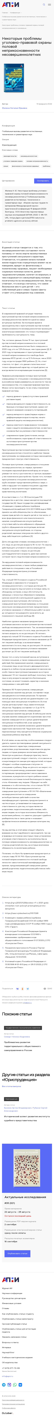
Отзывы (5, 1308)
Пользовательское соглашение (13, 1404)
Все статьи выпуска (11, 1086)
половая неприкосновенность (37, 161)
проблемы (46, 166)
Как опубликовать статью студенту (18, 1314)
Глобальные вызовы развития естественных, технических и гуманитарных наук (24, 18)
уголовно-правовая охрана (13, 161)
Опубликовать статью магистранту (17, 1319)
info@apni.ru (27, 1002)
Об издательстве (10, 1362)
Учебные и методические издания (17, 1357)
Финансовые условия (11, 1303)
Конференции (15, 12)
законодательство (10, 156)
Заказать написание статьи (14, 1337)
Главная (5, 12)
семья (6, 166)
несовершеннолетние (29, 156)
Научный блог (8, 1352)
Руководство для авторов (14, 1298)
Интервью (6, 1347)
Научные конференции (12, 1293)
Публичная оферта (8, 1408)
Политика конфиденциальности (13, 1400)
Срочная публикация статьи (14, 1324)
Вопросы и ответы (10, 1342)
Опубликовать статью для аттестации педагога (19, 1330)
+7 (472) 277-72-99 (11, 1368)
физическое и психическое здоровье (25, 166)
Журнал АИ (7, 1288)
